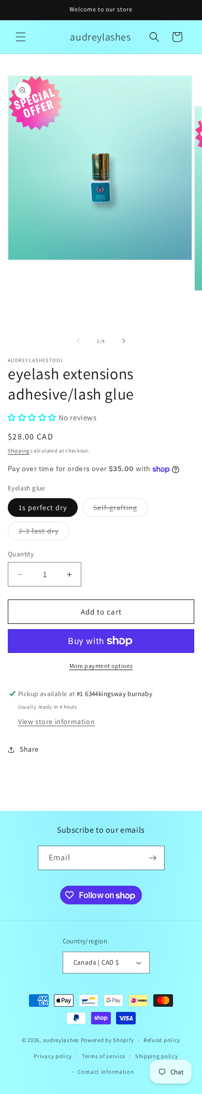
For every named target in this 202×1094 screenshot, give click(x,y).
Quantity (21, 554)
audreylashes (61, 1040)
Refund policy (161, 1040)
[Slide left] (78, 340)
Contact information (106, 1071)
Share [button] (29, 749)
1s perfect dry (43, 507)
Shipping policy (156, 1056)
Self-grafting (120, 509)
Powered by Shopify (107, 1040)
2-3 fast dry (44, 533)
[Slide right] (123, 340)
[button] (20, 36)
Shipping (19, 450)
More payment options (101, 666)
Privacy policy (53, 1056)
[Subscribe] (152, 858)
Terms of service (103, 1056)
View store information (56, 721)
